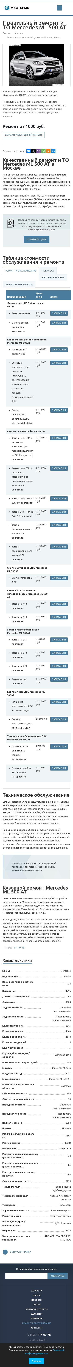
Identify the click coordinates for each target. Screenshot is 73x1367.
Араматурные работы (19, 284)
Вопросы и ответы (37, 1309)
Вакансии (36, 1314)
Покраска (48, 270)
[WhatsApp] (43, 151)
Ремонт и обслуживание (20, 270)
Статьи (36, 1305)
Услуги (36, 1295)
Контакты (36, 1328)
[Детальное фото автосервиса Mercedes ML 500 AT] (36, 65)
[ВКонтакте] (28, 151)
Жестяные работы (53, 277)
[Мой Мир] (53, 151)
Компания (37, 1318)
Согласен (36, 1361)
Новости (36, 1300)
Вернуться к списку (20, 1251)
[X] (33, 151)
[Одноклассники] (48, 151)
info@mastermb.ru (38, 1340)
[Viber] (38, 151)
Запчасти (36, 1291)
